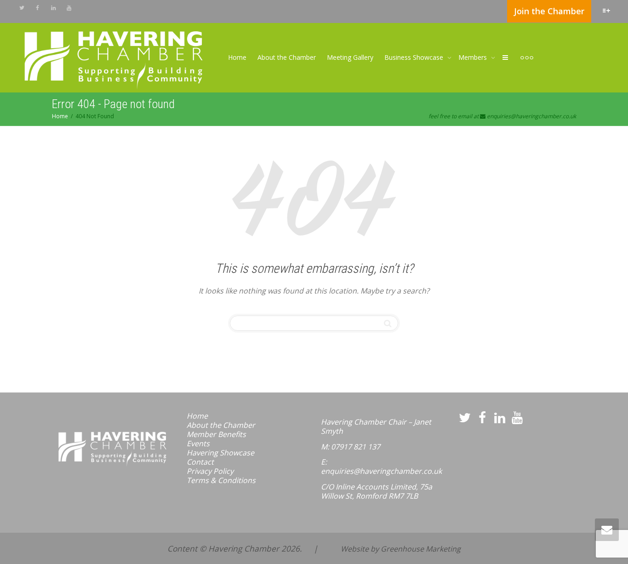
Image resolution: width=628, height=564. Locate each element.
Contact (200, 462)
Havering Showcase (220, 453)
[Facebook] (37, 7)
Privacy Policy (210, 471)
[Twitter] (21, 7)
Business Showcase (414, 57)
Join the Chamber (549, 11)
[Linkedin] (53, 7)
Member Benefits (216, 434)
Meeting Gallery (350, 57)
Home (237, 57)
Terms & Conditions (221, 480)
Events (198, 443)
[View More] (527, 57)
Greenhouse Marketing (421, 549)
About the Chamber (286, 57)
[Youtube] (68, 7)
